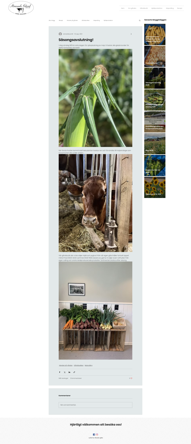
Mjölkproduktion (108, 20)
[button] (140, 20)
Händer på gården (72, 20)
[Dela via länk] (74, 372)
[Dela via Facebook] (60, 372)
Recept (61, 20)
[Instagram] (97, 435)
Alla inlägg (52, 20)
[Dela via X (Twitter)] (64, 372)
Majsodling (97, 20)
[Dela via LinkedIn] (69, 372)
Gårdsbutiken (86, 20)
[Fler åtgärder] (131, 34)
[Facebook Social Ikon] (94, 435)
